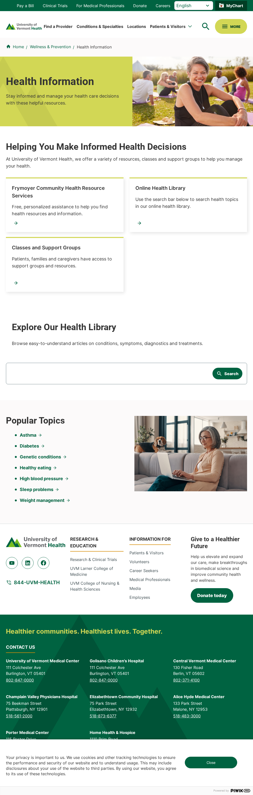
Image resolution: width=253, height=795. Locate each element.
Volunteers (139, 561)
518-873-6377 (103, 715)
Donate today (212, 595)
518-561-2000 (19, 715)
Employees (139, 597)
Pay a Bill (25, 5)
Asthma (28, 435)
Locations (136, 26)
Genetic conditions (40, 456)
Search (231, 373)
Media (135, 588)
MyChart (234, 5)
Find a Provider (58, 26)
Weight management (42, 500)
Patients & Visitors (168, 26)
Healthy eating (35, 467)
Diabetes (29, 446)
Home (18, 46)
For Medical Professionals (100, 5)
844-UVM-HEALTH (37, 582)
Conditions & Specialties (100, 26)
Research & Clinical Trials (93, 559)
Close (211, 762)
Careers (163, 5)
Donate (140, 5)
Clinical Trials (55, 5)
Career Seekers (143, 570)
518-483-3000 (187, 715)
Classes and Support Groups (46, 247)
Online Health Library (160, 188)
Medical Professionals (149, 579)
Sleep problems (36, 489)
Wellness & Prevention (50, 46)
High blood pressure (41, 478)
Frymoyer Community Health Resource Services (58, 192)
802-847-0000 (20, 680)
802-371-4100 (186, 680)
